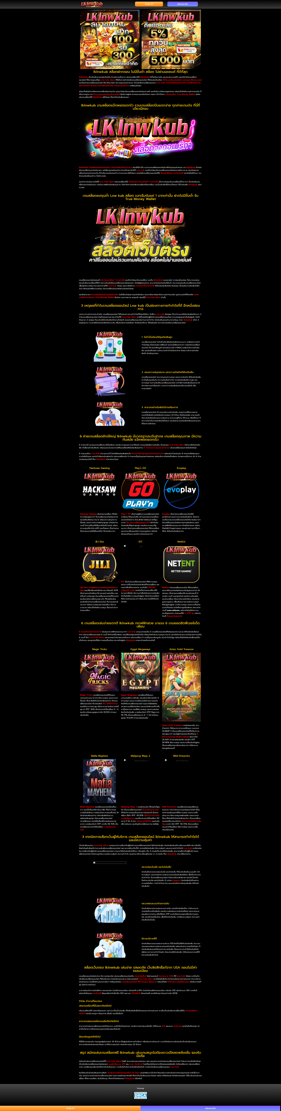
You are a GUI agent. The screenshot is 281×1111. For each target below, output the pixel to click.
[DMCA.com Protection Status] (140, 1095)
